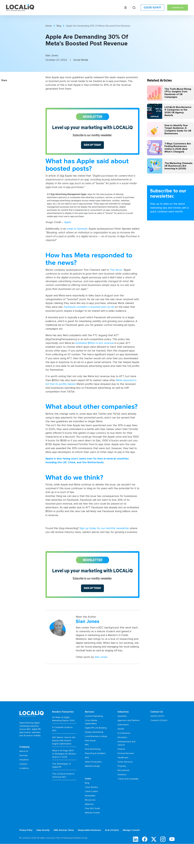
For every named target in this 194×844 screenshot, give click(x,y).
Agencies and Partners (129, 720)
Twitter (153, 839)
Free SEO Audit (92, 808)
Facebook (144, 839)
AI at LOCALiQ (112, 830)
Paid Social (90, 741)
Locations (24, 768)
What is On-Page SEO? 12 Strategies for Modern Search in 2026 (64, 754)
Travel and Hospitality (128, 779)
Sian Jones (101, 657)
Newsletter (90, 796)
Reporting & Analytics (95, 753)
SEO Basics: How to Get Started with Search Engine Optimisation (63, 740)
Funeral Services (126, 753)
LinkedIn (135, 839)
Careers (23, 764)
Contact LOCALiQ (158, 720)
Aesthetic (122, 716)
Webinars (89, 804)
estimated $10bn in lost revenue (94, 343)
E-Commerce (124, 733)
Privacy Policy (25, 830)
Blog (59, 26)
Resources (90, 800)
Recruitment (123, 770)
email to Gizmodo (77, 228)
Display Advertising (94, 732)
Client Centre (91, 791)
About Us (23, 751)
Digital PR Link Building (96, 728)
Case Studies (91, 787)
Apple (67, 222)
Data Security (43, 830)
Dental (121, 729)
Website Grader (92, 813)
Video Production (93, 762)
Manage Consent (131, 830)
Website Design (92, 766)
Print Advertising (92, 749)
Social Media (80, 60)
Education (122, 737)
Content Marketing (94, 716)
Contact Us (177, 8)
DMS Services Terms (64, 830)
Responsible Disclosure (89, 830)
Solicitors (122, 775)
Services (23, 755)
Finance (121, 749)
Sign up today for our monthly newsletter (104, 528)
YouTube (172, 839)
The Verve (116, 270)
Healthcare (123, 758)
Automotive (123, 725)
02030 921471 (152, 7)
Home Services (125, 762)
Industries (24, 760)
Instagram (163, 839)
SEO (87, 758)
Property (122, 766)
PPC (87, 745)
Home (48, 26)
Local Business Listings (96, 736)
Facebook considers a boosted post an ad (89, 307)
